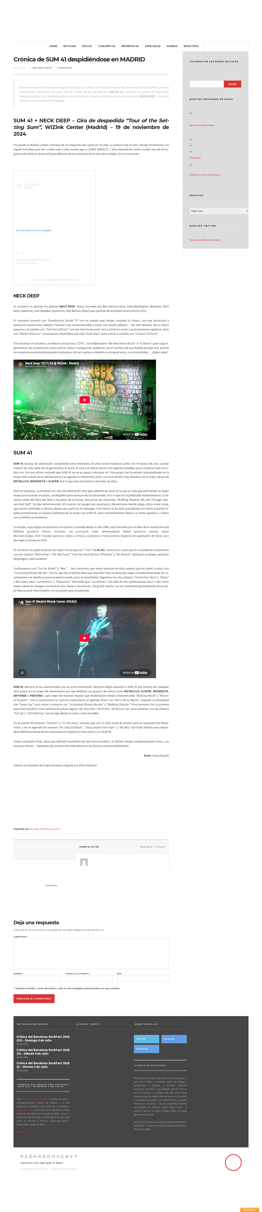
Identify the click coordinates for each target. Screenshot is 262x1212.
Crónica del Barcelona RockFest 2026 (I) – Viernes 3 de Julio (43, 1065)
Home (53, 46)
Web (119, 974)
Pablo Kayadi (46, 828)
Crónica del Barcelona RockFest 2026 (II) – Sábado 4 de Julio (43, 1051)
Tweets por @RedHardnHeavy (205, 239)
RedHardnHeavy (49, 1156)
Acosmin (73, 1168)
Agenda (172, 46)
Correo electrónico (77, 974)
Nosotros (191, 46)
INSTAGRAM (142, 1049)
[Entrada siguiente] (60, 850)
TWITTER (140, 1039)
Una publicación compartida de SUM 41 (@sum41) (54, 279)
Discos (87, 46)
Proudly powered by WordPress (33, 1168)
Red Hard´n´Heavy (42, 68)
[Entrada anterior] (29, 850)
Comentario (20, 937)
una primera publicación (35, 1098)
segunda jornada (25, 1109)
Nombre (18, 974)
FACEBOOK (169, 1039)
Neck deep (34, 828)
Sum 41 (57, 828)
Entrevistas (130, 46)
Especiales (153, 46)
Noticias (69, 46)
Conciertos (106, 46)
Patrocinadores (202, 125)
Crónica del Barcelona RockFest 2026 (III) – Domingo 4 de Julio (43, 1038)
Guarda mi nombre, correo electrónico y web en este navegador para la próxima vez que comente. (68, 988)
